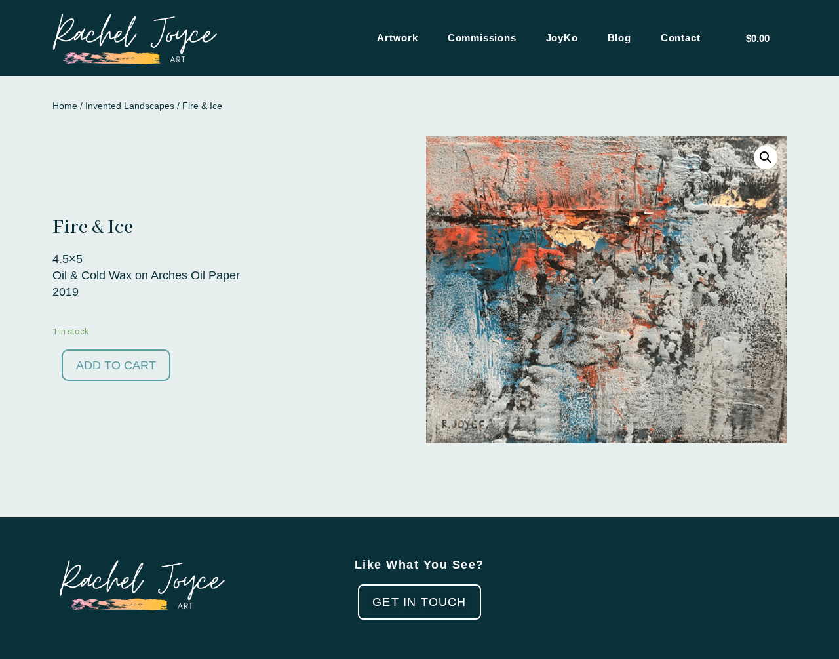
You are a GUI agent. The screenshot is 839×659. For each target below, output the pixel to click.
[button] (419, 602)
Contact (681, 37)
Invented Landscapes (129, 105)
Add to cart (116, 365)
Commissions (482, 37)
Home (64, 105)
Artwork (397, 37)
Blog (619, 37)
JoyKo (562, 37)
